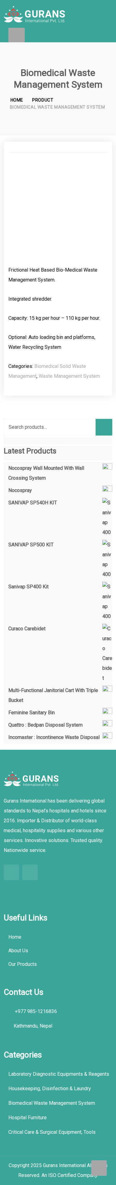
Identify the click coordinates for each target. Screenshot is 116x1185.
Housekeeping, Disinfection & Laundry (49, 1088)
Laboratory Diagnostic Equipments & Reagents (58, 1074)
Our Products (22, 964)
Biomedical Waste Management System (51, 1103)
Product (42, 100)
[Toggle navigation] (16, 35)
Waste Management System (69, 376)
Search (104, 427)
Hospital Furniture (27, 1117)
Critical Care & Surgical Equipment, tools (52, 1132)
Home (17, 100)
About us (18, 950)
